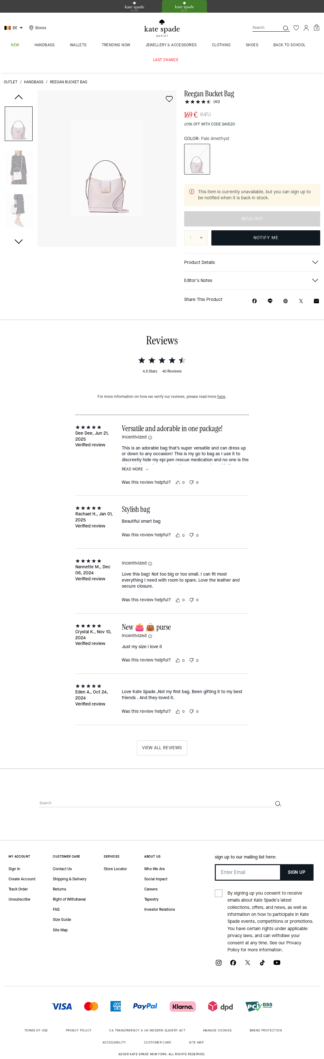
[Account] (306, 28)
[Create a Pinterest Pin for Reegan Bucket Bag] (286, 301)
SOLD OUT (252, 219)
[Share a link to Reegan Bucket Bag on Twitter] (301, 301)
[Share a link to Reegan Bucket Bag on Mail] (316, 301)
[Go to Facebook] (233, 965)
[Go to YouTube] (277, 965)
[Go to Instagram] (218, 965)
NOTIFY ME (265, 238)
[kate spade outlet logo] (162, 28)
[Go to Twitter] (248, 965)
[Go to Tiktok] (262, 965)
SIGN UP (296, 872)
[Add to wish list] (169, 98)
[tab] (134, 6)
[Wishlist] (296, 28)
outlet (10, 82)
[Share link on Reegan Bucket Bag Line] (270, 301)
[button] (19, 124)
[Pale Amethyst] (197, 159)
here (221, 396)
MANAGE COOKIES (217, 1030)
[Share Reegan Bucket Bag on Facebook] (255, 301)
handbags (33, 82)
